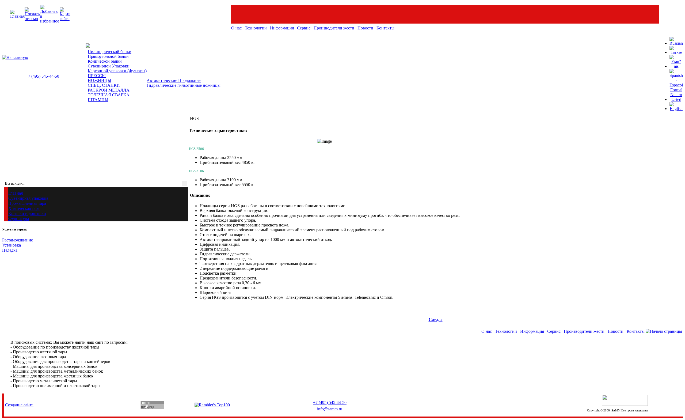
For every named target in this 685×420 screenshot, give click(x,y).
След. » (436, 319)
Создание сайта (19, 405)
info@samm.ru (329, 409)
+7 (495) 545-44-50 (42, 76)
